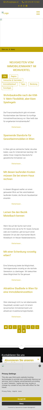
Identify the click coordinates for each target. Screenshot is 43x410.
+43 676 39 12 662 (31, 2)
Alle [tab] (4, 76)
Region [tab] (14, 76)
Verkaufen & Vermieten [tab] (12, 80)
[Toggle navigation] (38, 13)
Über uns (5, 49)
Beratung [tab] (33, 84)
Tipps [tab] (23, 84)
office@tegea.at (11, 2)
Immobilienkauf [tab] (9, 84)
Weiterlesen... (16, 127)
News (13, 49)
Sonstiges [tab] (7, 88)
